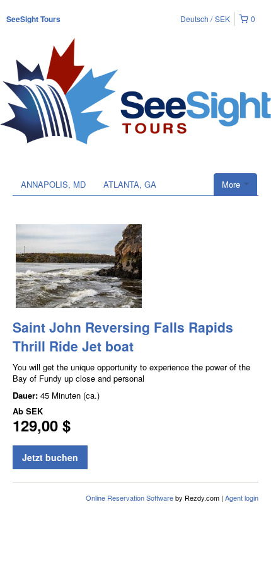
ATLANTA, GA (129, 184)
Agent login (241, 498)
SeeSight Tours (33, 19)
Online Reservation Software (129, 498)
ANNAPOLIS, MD (53, 184)
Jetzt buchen (50, 457)
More (232, 184)
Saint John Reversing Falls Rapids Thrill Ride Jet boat (123, 336)
